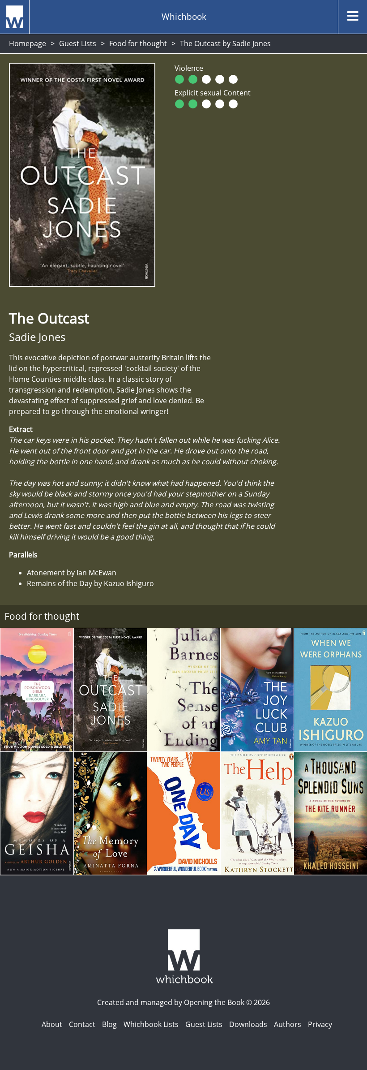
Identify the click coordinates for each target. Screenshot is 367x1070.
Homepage (27, 43)
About (52, 1024)
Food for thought (138, 43)
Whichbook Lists (151, 1024)
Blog (109, 1024)
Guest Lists (77, 43)
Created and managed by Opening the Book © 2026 (183, 1002)
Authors (287, 1024)
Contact (82, 1024)
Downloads (248, 1024)
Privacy (320, 1024)
